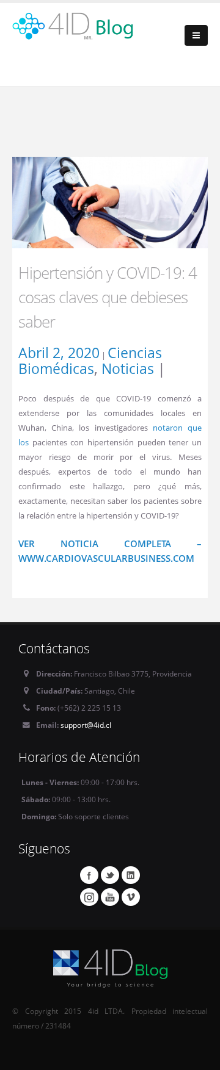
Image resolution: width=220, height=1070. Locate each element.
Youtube (110, 897)
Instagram (89, 897)
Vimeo (131, 897)
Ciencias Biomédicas (90, 360)
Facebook (89, 875)
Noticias (127, 368)
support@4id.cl (86, 725)
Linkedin (131, 875)
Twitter (110, 875)
